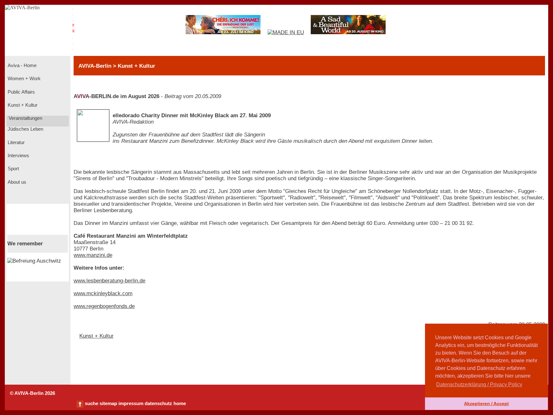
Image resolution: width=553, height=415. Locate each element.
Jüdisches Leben (24, 129)
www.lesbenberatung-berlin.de (109, 281)
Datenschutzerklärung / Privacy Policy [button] (479, 384)
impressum (130, 403)
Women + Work (23, 78)
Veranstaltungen (24, 118)
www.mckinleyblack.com (103, 293)
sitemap (108, 403)
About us (16, 182)
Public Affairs (20, 92)
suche (91, 403)
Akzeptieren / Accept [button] (486, 403)
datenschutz (158, 403)
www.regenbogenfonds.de (104, 306)
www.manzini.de (93, 255)
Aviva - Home (21, 65)
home (179, 403)
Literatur (15, 142)
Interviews (17, 155)
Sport (12, 168)
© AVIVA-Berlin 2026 (32, 393)
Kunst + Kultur (21, 105)
